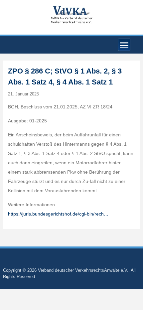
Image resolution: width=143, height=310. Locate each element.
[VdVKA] (71, 14)
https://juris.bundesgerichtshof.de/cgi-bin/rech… (58, 214)
